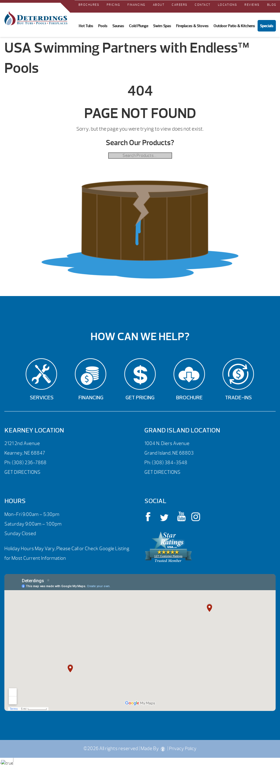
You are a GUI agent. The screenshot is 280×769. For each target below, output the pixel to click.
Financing (136, 5)
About (159, 5)
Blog (271, 5)
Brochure (189, 398)
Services (42, 398)
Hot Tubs (86, 25)
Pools (102, 25)
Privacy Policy (183, 748)
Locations (227, 5)
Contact (203, 5)
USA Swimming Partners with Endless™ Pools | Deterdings (35, 18)
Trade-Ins (238, 398)
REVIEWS (252, 5)
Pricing (113, 5)
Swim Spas (162, 25)
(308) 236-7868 (28, 463)
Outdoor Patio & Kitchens (234, 25)
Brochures (89, 5)
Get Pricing (140, 398)
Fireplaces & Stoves (192, 25)
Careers (180, 5)
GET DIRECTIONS (22, 472)
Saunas (118, 25)
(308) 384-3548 (169, 463)
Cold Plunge (138, 25)
